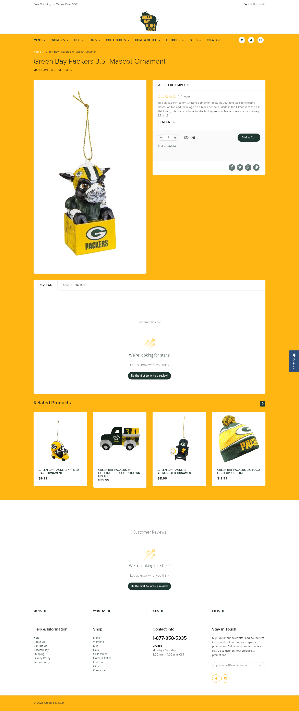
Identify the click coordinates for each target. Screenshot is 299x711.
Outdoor (173, 40)
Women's (58, 40)
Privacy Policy (42, 658)
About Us (39, 642)
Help (36, 637)
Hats (93, 40)
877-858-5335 (256, 4)
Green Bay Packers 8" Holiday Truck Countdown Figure (119, 473)
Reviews (45, 285)
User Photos (74, 285)
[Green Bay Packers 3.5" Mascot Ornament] (90, 176)
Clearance (215, 40)
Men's (38, 40)
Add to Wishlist (167, 146)
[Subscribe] (260, 665)
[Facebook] (216, 678)
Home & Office (146, 40)
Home (37, 51)
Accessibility (41, 650)
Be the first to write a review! (149, 375)
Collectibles (116, 40)
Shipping (39, 654)
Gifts (194, 40)
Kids (77, 40)
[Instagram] (225, 678)
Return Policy (42, 662)
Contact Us (40, 646)
